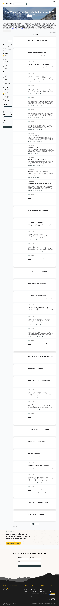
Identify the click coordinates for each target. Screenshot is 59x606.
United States (7, 84)
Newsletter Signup (52, 587)
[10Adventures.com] (7, 3)
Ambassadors (42, 589)
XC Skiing (6, 101)
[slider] (3, 106)
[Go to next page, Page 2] (38, 524)
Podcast (25, 591)
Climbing (6, 92)
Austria (6, 64)
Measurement (6, 53)
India (5, 72)
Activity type (5, 87)
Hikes (5, 93)
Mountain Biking (7, 94)
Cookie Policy (53, 603)
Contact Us (51, 589)
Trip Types (33, 594)
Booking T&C (33, 589)
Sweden (6, 80)
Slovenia (6, 79)
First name (20, 557)
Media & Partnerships (44, 593)
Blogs (49, 3)
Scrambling (7, 97)
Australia (6, 62)
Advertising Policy (47, 603)
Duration (5, 104)
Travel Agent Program (44, 591)
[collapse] (11, 44)
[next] (46, 16)
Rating (4, 120)
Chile (5, 69)
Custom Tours (44, 3)
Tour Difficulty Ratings (35, 593)
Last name (32, 557)
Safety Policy (33, 591)
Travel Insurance (34, 596)
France (6, 71)
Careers (25, 593)
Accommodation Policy (35, 587)
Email (19, 561)
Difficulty (5, 114)
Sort (4, 44)
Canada (6, 68)
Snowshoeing (7, 100)
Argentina (6, 61)
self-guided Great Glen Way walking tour (17, 28)
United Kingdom (7, 83)
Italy (5, 73)
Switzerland (7, 82)
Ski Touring (6, 99)
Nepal (6, 75)
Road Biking (7, 96)
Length (4, 109)
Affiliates (41, 587)
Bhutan (6, 65)
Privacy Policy (34, 603)
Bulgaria (6, 66)
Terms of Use (40, 603)
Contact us (54, 1)
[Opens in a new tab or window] (47, 599)
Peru (5, 76)
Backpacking (7, 89)
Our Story (26, 587)
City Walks (6, 90)
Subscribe (29, 565)
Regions (4, 59)
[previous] (13, 16)
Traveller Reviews (27, 589)
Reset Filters (8, 126)
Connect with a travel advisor (13, 543)
